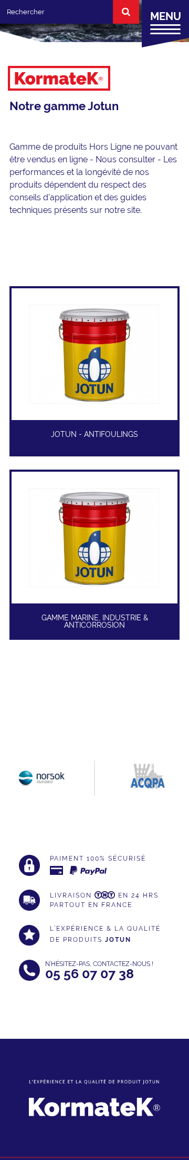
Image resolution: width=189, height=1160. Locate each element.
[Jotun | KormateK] (59, 83)
